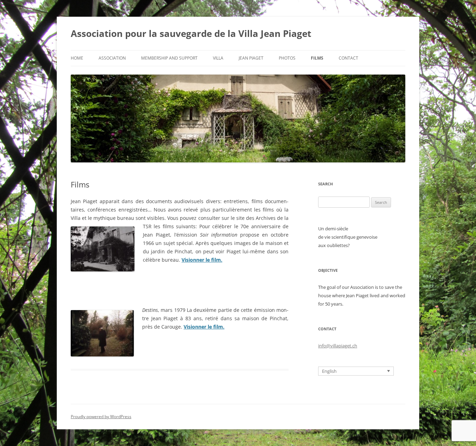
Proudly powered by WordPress (101, 417)
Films (317, 58)
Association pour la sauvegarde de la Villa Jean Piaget (191, 33)
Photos (287, 58)
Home (77, 58)
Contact (348, 58)
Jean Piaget (251, 58)
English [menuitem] (329, 371)
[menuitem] (356, 371)
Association (112, 58)
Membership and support (169, 58)
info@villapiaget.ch (337, 346)
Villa (218, 58)
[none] (356, 371)
